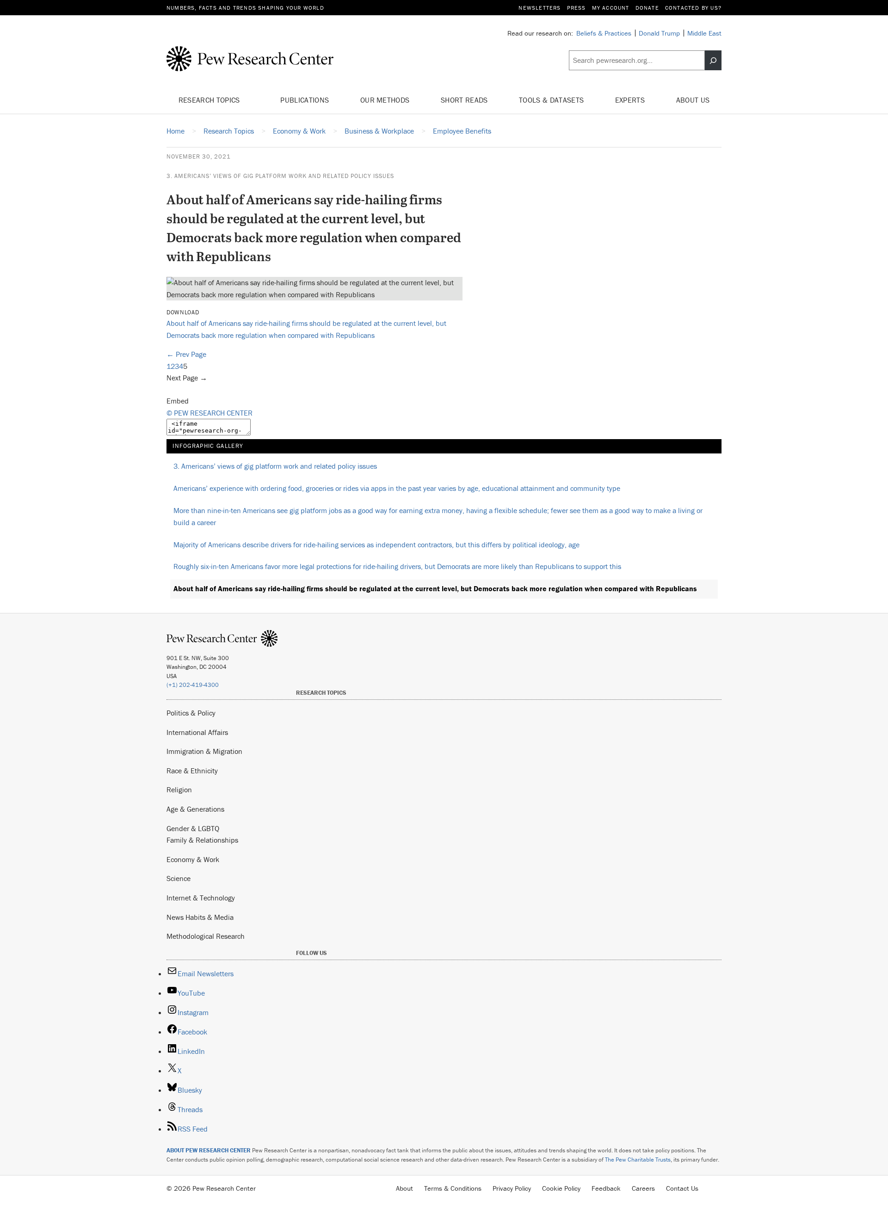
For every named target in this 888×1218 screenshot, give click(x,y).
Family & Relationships (202, 840)
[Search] (713, 60)
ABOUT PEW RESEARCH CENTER (208, 1150)
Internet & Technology (200, 897)
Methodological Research (205, 936)
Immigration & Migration (204, 751)
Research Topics (210, 99)
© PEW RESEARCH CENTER (209, 412)
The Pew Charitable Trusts (638, 1159)
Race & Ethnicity (192, 770)
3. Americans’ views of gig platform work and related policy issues (280, 176)
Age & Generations (195, 809)
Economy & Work (192, 859)
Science (178, 878)
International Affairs (197, 732)
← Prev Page (186, 354)
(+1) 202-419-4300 (192, 685)
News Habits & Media (200, 917)
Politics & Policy (191, 712)
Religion (179, 789)
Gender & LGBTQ (192, 828)
